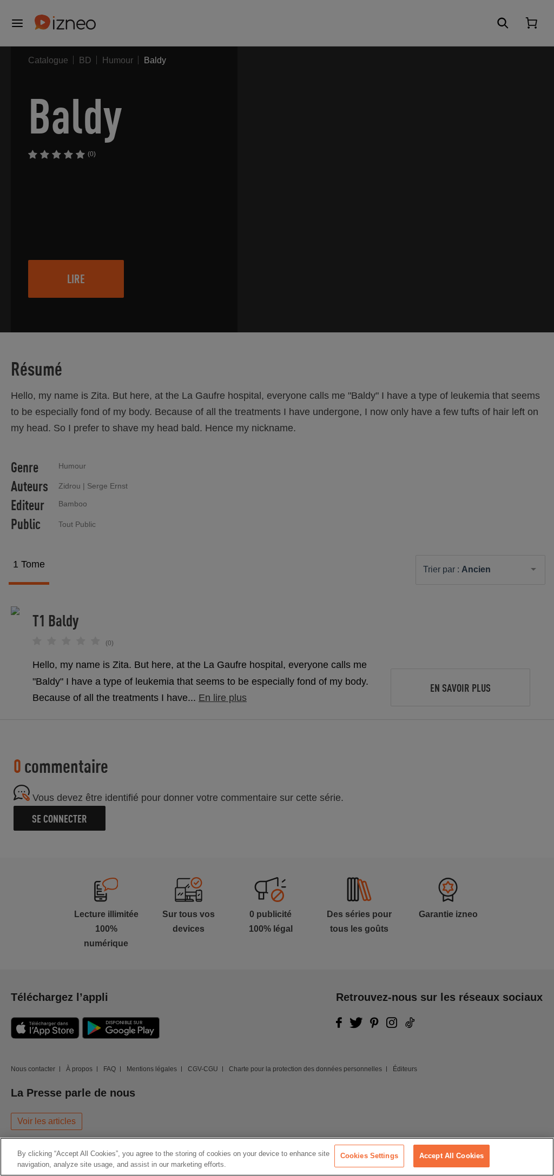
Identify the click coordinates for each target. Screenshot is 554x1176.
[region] (277, 1157)
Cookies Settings (369, 1156)
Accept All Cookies (451, 1156)
